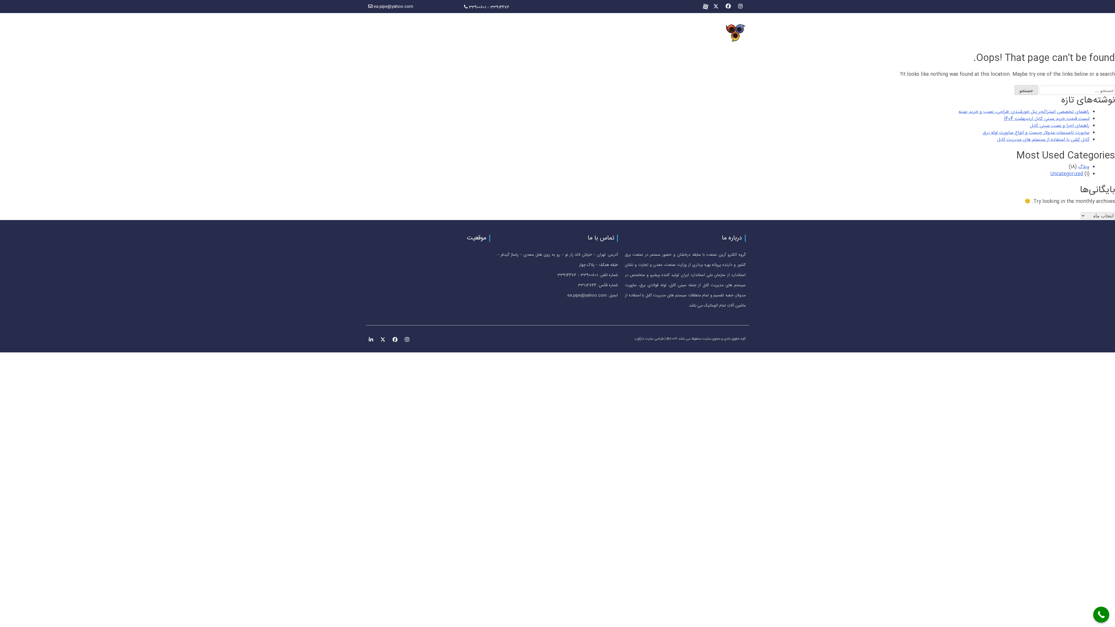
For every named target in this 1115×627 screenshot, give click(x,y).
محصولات (425, 33)
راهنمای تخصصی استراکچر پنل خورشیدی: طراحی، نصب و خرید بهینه (1023, 112)
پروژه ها (449, 33)
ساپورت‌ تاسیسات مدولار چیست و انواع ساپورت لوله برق (1036, 133)
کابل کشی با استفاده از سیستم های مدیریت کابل (1043, 140)
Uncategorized (1066, 174)
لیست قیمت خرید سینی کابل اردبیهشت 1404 (1046, 119)
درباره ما (494, 33)
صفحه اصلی (521, 33)
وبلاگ (402, 33)
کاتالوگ (472, 33)
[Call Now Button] (1101, 615)
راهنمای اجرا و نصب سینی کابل (1059, 126)
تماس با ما (378, 33)
